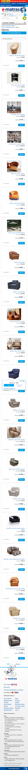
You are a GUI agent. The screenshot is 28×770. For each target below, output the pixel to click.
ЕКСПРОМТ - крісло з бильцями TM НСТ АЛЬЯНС (14, 559)
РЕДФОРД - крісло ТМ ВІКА (19, 618)
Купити (21, 65)
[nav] (14, 10)
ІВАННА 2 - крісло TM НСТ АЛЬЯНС (17, 203)
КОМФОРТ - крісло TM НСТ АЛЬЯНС (17, 55)
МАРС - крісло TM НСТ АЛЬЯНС (18, 173)
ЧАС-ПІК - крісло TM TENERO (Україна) (16, 232)
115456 (22, 293)
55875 (23, 561)
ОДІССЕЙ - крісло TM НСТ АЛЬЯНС (17, 350)
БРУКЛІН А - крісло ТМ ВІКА (19, 498)
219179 (22, 441)
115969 (22, 412)
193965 (22, 234)
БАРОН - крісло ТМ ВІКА (19, 262)
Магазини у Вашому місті (9, 388)
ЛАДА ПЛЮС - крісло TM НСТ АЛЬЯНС (16, 439)
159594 (22, 145)
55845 (23, 205)
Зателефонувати (14, 768)
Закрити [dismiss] (21, 380)
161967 (22, 620)
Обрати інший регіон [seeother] (19, 385)
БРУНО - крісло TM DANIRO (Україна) (17, 469)
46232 (23, 264)
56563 (23, 86)
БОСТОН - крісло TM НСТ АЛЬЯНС (17, 321)
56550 (23, 175)
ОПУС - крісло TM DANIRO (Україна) (17, 647)
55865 (23, 352)
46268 (23, 590)
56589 (23, 57)
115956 (22, 500)
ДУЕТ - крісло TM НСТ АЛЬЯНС (18, 85)
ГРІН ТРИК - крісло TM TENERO (18, 114)
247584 (22, 471)
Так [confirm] (9, 385)
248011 (22, 649)
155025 (22, 116)
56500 (23, 323)
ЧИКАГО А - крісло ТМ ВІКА (19, 291)
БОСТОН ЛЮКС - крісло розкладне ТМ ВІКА (15, 588)
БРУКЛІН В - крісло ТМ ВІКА (19, 410)
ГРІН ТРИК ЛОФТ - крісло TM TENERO (16, 144)
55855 (23, 531)
